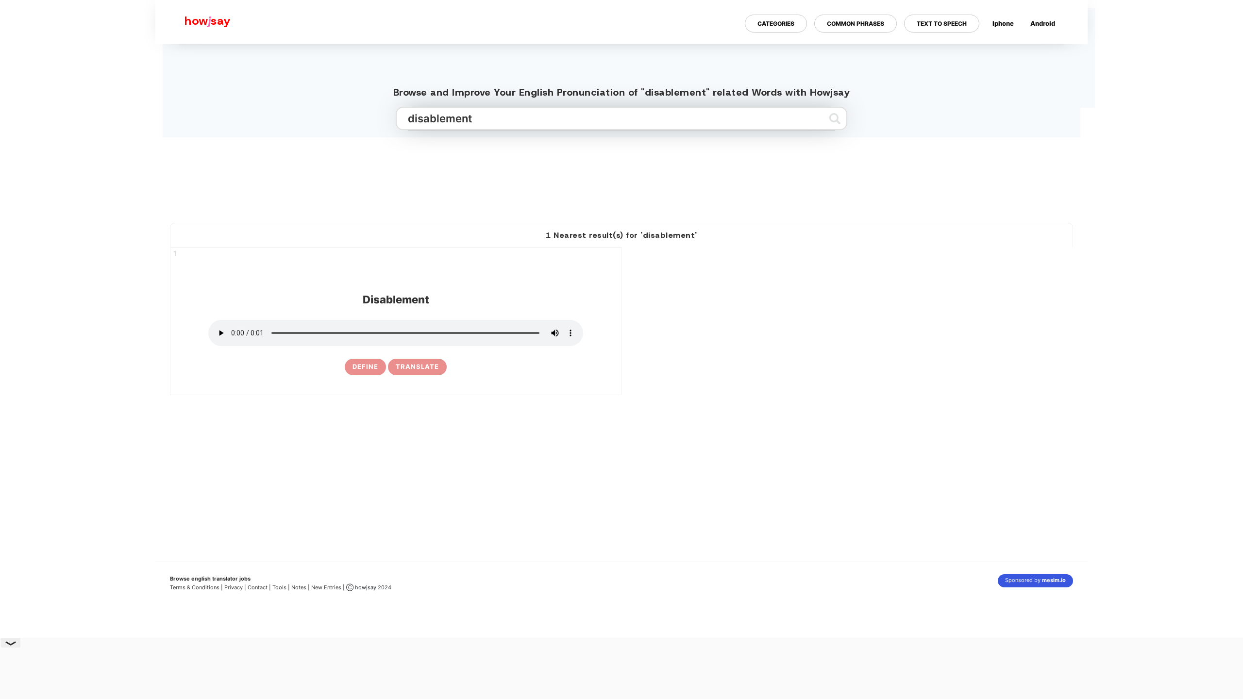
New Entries (326, 587)
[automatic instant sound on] (1046, 54)
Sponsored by (1035, 580)
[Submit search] (835, 118)
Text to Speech (942, 23)
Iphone (1003, 23)
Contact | (259, 587)
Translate (417, 366)
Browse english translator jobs (210, 578)
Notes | (301, 587)
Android (1042, 23)
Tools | (281, 587)
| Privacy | (233, 587)
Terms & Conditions (194, 587)
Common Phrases (855, 23)
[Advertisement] (621, 176)
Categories (775, 23)
